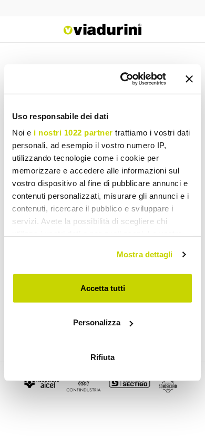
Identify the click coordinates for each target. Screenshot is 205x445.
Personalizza (96, 322)
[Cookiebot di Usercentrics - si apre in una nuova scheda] (124, 79)
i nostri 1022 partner (73, 132)
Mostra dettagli (145, 254)
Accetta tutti (102, 287)
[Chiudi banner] (189, 79)
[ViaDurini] (102, 29)
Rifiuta (102, 356)
